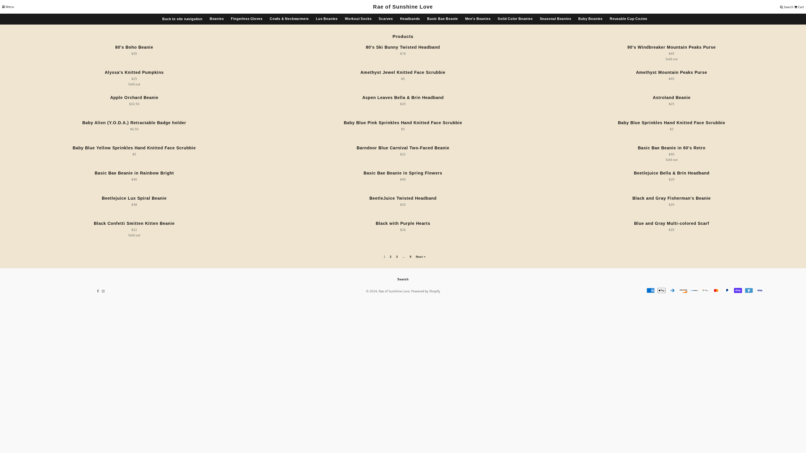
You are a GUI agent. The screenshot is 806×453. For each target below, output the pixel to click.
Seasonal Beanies (555, 19)
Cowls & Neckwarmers (289, 19)
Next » (421, 256)
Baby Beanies (590, 19)
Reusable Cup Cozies (628, 19)
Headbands (410, 19)
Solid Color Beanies (515, 19)
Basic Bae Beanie (442, 19)
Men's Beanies (478, 19)
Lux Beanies (327, 19)
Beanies (217, 19)
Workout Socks (358, 19)
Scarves (386, 19)
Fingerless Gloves (247, 19)
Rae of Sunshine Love (403, 7)
